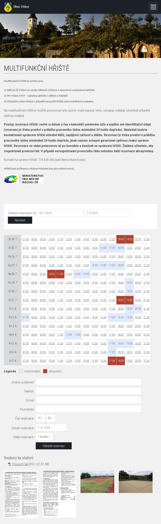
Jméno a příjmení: (22, 382)
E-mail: (30, 400)
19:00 (129, 247)
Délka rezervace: (23, 437)
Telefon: (29, 391)
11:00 (60, 239)
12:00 (69, 239)
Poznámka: (27, 409)
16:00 (103, 239)
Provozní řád (20, 464)
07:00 (26, 239)
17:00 (112, 239)
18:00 (121, 256)
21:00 (147, 239)
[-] (97, 481)
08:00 (34, 239)
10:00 (51, 239)
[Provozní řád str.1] (21, 494)
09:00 (43, 239)
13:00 (77, 239)
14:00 (86, 239)
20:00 (138, 239)
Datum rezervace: (23, 428)
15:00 (95, 239)
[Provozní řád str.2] (59, 494)
